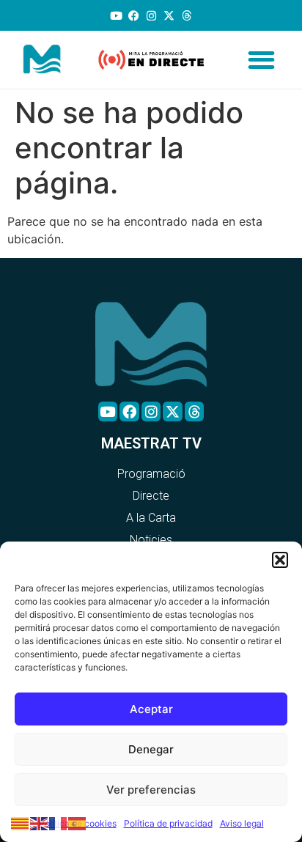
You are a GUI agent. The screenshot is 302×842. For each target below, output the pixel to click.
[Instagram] (151, 15)
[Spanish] (77, 822)
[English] (39, 822)
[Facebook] (133, 15)
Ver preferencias (151, 790)
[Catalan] (20, 822)
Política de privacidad (168, 823)
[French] (58, 822)
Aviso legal (242, 823)
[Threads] (186, 15)
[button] (280, 560)
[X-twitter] (169, 15)
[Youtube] (116, 15)
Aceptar (151, 709)
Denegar (151, 749)
